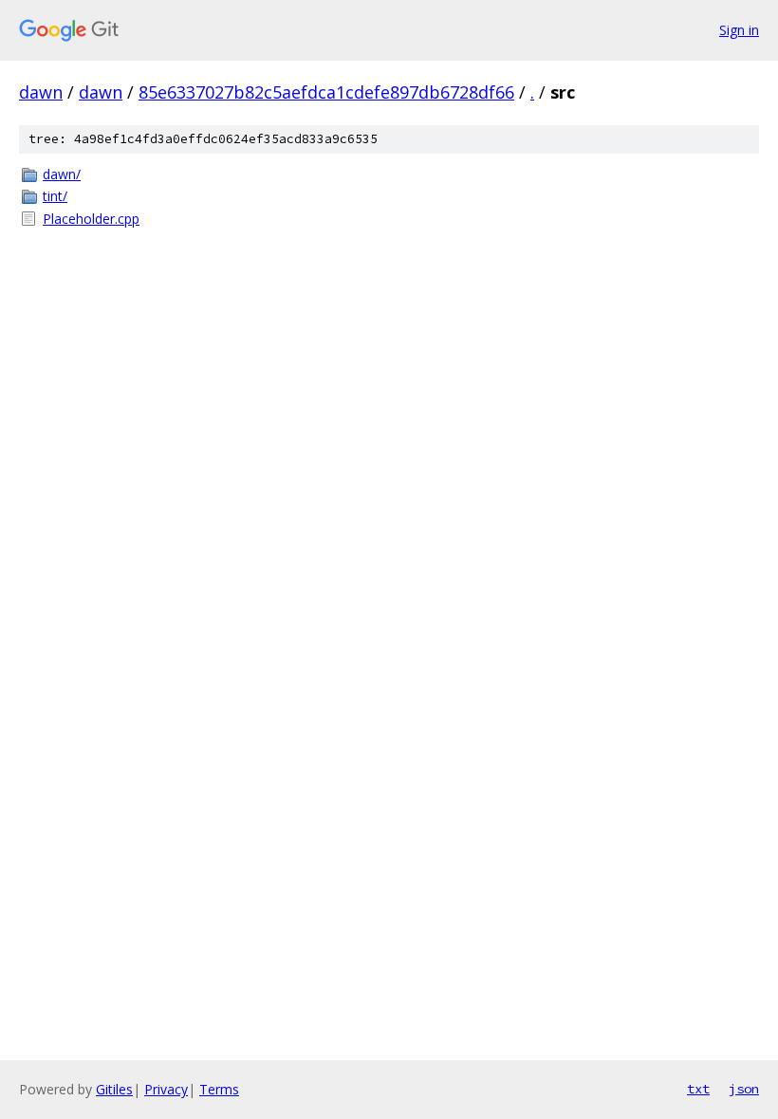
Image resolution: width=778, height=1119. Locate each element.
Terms (219, 1089)
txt (698, 1088)
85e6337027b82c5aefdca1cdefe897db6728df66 (326, 92)
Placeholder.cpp (91, 219)
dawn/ (62, 174)
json (744, 1088)
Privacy (166, 1089)
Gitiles (114, 1089)
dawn (41, 92)
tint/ (55, 196)
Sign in (739, 30)
